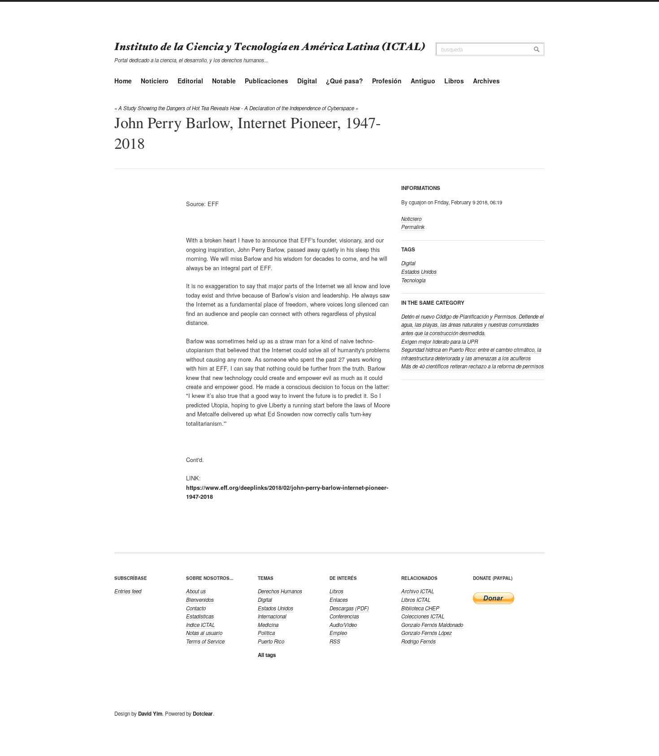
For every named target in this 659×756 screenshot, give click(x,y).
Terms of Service (205, 641)
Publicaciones (266, 80)
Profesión (387, 80)
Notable (224, 80)
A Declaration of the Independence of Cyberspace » (301, 108)
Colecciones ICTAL (422, 616)
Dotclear (203, 713)
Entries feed (127, 591)
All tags (267, 655)
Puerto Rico (271, 641)
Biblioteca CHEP (420, 608)
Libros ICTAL (415, 599)
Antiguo (423, 80)
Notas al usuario (204, 632)
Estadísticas (200, 616)
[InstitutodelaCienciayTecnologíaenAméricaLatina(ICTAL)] (269, 46)
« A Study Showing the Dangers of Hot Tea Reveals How (177, 108)
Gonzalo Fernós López (426, 632)
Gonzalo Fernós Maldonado (432, 624)
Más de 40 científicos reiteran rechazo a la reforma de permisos (472, 366)
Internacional (272, 616)
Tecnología (413, 280)
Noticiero (155, 80)
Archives (486, 80)
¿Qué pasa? (344, 80)
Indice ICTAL (200, 624)
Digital (307, 80)
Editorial (190, 80)
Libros (454, 80)
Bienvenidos (200, 599)
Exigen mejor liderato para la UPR (439, 341)
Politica (266, 632)
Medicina (268, 624)
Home (123, 80)
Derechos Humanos (280, 591)
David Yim (150, 713)
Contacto (196, 608)
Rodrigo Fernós (418, 641)
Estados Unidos (419, 271)
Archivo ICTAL (417, 591)
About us (196, 591)
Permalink (413, 226)
